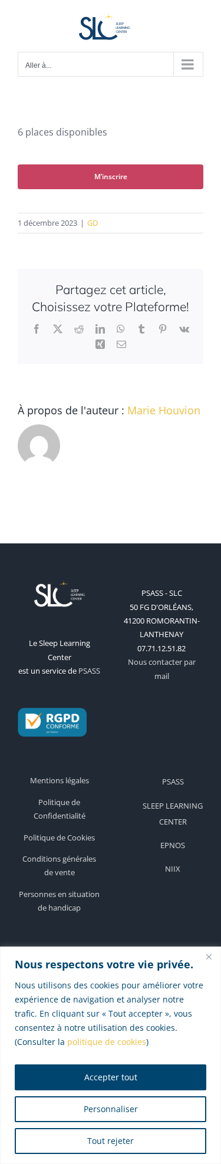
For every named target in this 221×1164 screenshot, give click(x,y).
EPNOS (172, 845)
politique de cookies (106, 1041)
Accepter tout (110, 1077)
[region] (110, 1055)
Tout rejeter (110, 1140)
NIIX (172, 868)
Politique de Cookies (59, 837)
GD (92, 222)
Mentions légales (59, 780)
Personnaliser (111, 1108)
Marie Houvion (163, 410)
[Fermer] (209, 956)
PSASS (89, 670)
